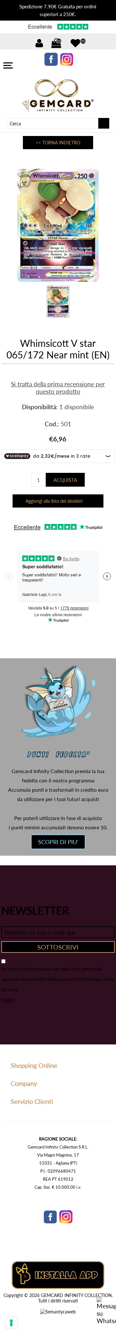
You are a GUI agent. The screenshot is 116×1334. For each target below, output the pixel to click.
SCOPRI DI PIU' (58, 841)
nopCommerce (68, 1306)
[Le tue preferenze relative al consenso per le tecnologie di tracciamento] (11, 1323)
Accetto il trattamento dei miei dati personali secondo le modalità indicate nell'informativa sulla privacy (57, 979)
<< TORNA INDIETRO (58, 142)
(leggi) (7, 999)
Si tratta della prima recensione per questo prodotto (58, 387)
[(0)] (75, 43)
